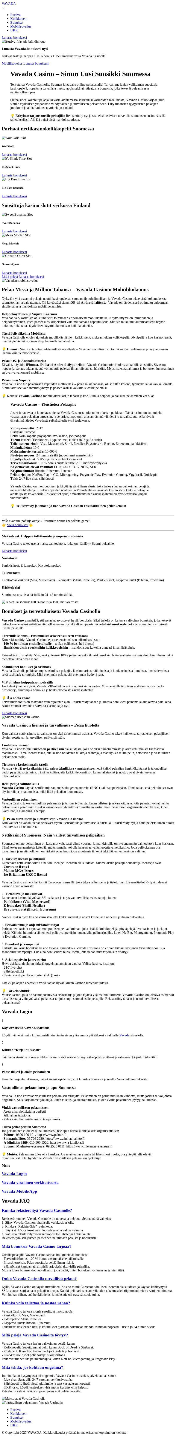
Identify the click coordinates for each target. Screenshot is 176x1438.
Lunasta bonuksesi (14, 37)
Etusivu (15, 15)
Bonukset (16, 22)
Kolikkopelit (18, 18)
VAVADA (9, 3)
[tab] (88, 1210)
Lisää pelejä (10, 276)
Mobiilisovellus (20, 26)
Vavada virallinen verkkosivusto (30, 1182)
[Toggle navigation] (3, 8)
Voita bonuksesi (17, 525)
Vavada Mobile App (19, 1191)
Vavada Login (14, 1173)
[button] (88, 1210)
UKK (14, 30)
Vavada (124, 1035)
